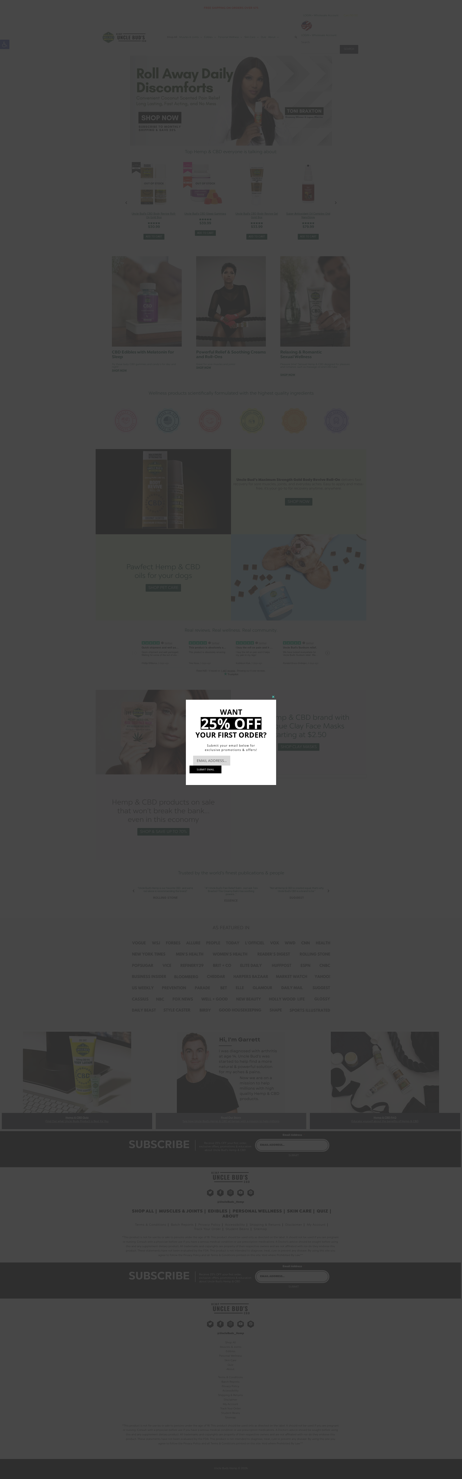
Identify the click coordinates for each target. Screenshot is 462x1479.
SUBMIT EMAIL (205, 769)
